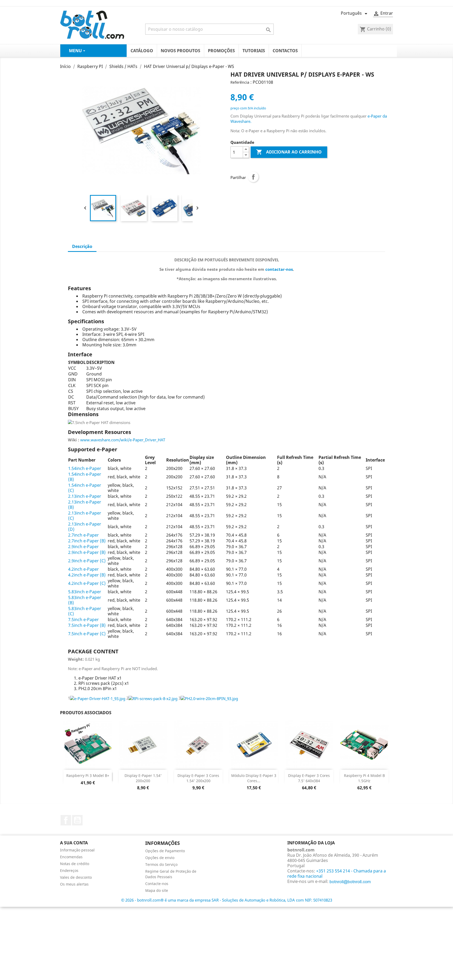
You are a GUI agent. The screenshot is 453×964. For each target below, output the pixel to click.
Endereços (69, 870)
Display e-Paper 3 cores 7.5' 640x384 (309, 778)
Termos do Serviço (161, 864)
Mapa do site (156, 890)
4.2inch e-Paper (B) (87, 575)
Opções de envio (159, 857)
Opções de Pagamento (165, 850)
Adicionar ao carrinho (289, 152)
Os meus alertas (74, 884)
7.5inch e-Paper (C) (87, 634)
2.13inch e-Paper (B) (84, 504)
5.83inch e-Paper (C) (84, 611)
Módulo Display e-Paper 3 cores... (253, 778)
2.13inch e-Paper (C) (84, 515)
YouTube (77, 820)
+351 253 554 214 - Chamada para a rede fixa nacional (336, 873)
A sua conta (74, 843)
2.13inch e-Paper (84, 496)
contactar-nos (279, 269)
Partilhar (253, 177)
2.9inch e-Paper (83, 546)
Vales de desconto (76, 877)
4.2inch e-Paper (83, 569)
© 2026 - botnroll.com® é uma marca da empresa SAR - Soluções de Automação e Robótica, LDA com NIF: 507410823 (226, 900)
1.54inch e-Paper (84, 468)
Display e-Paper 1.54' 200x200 (143, 778)
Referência (239, 82)
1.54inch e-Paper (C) (84, 487)
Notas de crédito (74, 863)
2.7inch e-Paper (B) (87, 541)
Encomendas (71, 856)
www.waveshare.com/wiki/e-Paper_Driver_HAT (122, 439)
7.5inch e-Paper (83, 619)
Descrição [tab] (82, 246)
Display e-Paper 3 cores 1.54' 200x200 (198, 778)
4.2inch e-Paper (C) (87, 583)
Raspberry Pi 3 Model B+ (87, 775)
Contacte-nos (156, 883)
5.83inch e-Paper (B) (84, 600)
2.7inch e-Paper (83, 535)
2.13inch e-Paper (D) (84, 526)
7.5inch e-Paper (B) (87, 625)
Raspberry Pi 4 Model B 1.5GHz (364, 778)
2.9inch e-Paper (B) (87, 552)
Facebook (66, 820)
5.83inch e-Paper (84, 592)
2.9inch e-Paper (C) (87, 561)
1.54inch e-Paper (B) (84, 476)
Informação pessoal (77, 850)
